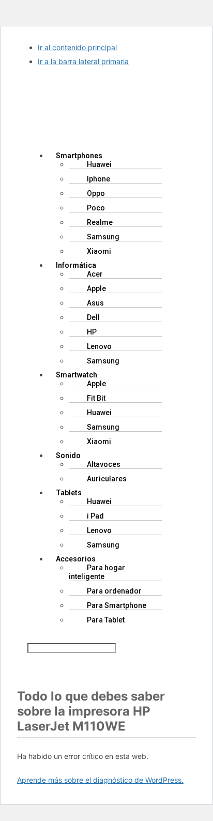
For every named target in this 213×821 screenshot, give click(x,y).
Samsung (103, 237)
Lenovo (99, 346)
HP (92, 332)
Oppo (96, 193)
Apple (96, 288)
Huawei (99, 164)
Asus (95, 303)
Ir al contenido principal (77, 47)
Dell (93, 317)
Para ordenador (114, 591)
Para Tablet (106, 620)
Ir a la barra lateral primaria (83, 61)
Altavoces (103, 464)
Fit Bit (96, 398)
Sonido (68, 455)
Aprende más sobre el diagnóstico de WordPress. (100, 780)
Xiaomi (99, 251)
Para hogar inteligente (97, 572)
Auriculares (107, 479)
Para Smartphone (116, 605)
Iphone (98, 179)
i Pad (95, 516)
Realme (100, 222)
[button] (106, 137)
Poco (96, 208)
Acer (95, 274)
